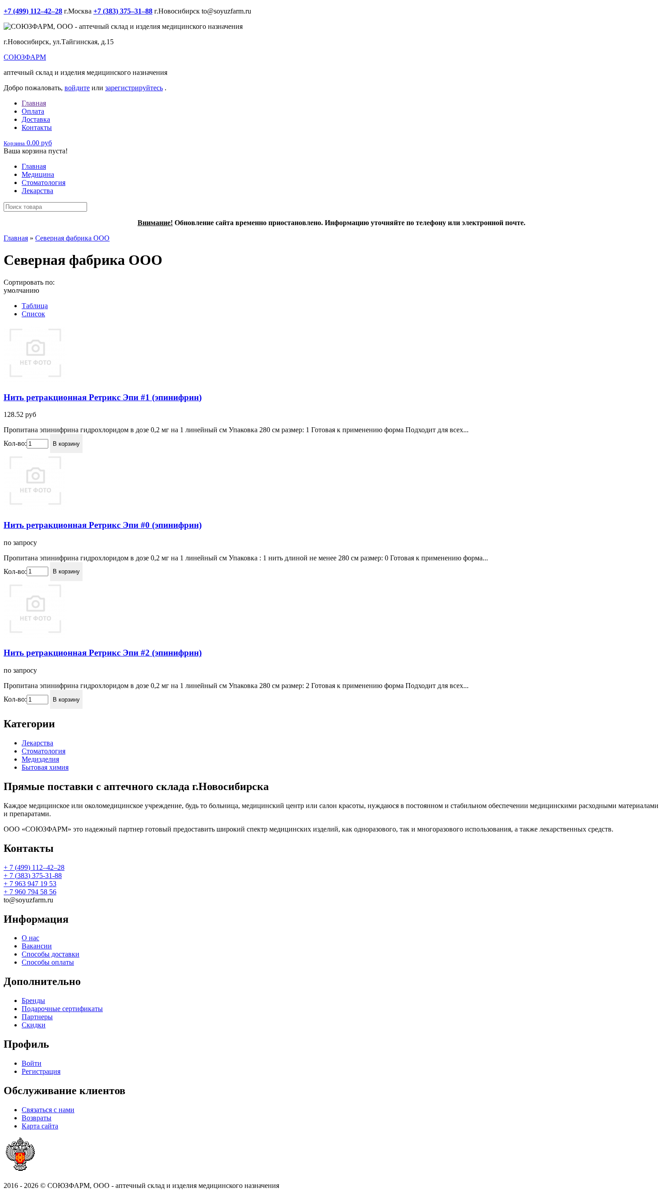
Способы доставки (50, 954)
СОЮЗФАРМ (25, 57)
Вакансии (37, 946)
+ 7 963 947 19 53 (30, 883)
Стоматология (43, 182)
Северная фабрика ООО (72, 238)
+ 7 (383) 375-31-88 (33, 875)
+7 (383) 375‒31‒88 (122, 11)
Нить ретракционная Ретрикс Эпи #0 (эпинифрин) (103, 525)
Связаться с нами (48, 1110)
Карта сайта (40, 1126)
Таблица (35, 306)
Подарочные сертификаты (62, 1008)
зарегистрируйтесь (134, 88)
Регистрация (41, 1071)
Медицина (38, 174)
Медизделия (40, 759)
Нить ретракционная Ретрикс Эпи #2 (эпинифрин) (103, 652)
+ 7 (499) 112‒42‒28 (34, 867)
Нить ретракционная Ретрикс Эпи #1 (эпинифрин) (103, 397)
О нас (30, 938)
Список (33, 314)
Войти (31, 1063)
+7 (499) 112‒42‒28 (33, 11)
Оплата (33, 111)
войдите (77, 88)
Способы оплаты (48, 962)
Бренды (33, 1000)
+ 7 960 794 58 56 (30, 892)
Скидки (34, 1025)
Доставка (36, 119)
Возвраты (36, 1118)
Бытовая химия (45, 767)
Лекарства (37, 190)
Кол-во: (15, 443)
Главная (34, 103)
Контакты (37, 127)
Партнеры (37, 1017)
